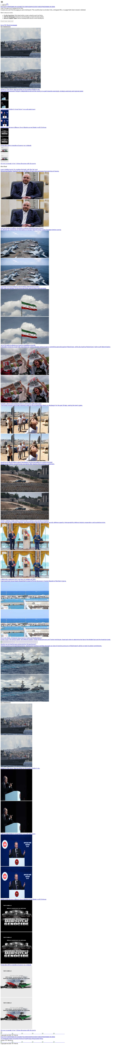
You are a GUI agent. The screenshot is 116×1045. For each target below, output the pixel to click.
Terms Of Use (23, 1038)
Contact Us (11, 1038)
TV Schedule (4, 1038)
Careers (16, 1038)
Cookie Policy (39, 1038)
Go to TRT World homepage (9, 25)
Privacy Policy (31, 1038)
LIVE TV (4, 5)
